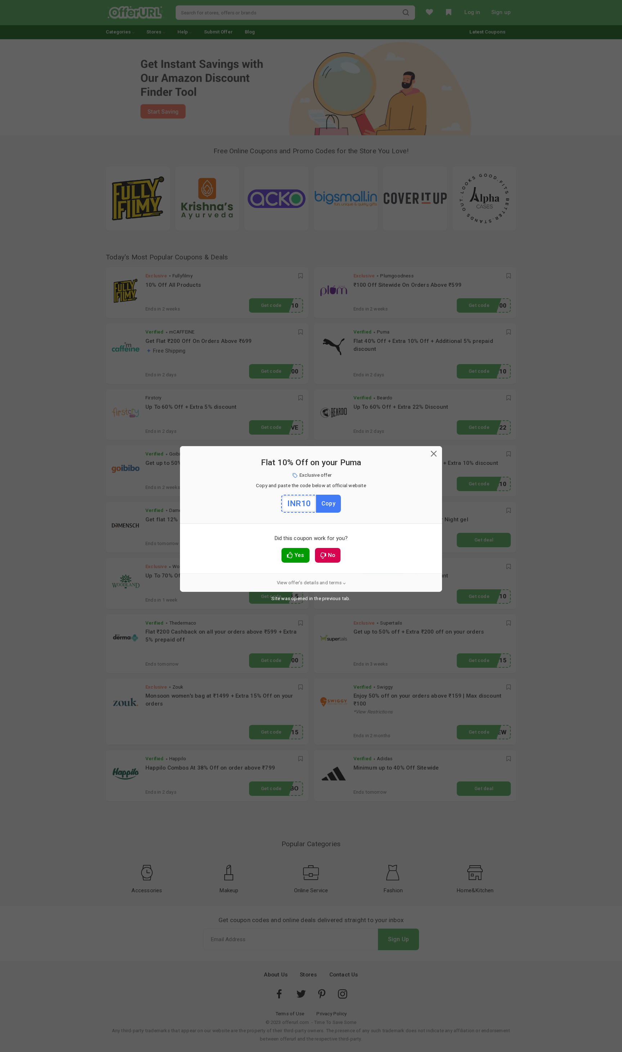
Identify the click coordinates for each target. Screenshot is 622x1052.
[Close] (433, 454)
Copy (328, 503)
